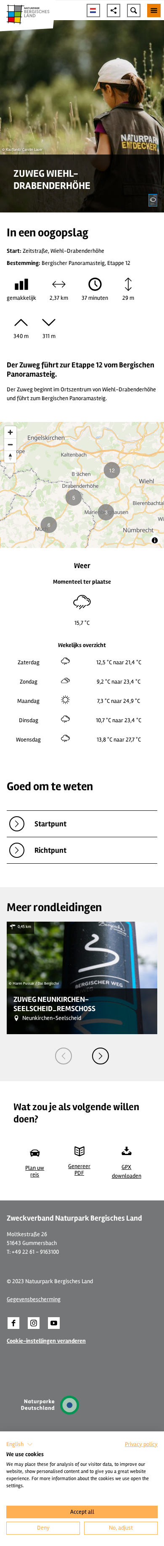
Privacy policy (141, 1444)
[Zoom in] (10, 432)
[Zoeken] (133, 10)
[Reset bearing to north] (10, 457)
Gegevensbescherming (34, 1299)
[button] (13, 1323)
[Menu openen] (154, 10)
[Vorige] (63, 1056)
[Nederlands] (93, 10)
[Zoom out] (10, 444)
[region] (82, 485)
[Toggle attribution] (155, 540)
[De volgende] (100, 1056)
